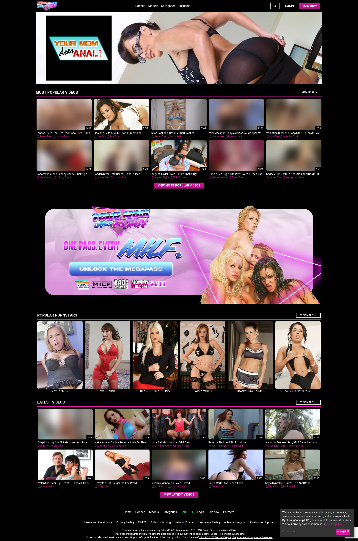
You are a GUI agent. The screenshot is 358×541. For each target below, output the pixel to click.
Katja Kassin (119, 445)
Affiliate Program (235, 522)
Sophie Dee (237, 177)
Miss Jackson (178, 136)
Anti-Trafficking (160, 522)
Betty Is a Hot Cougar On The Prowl (116, 483)
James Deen (46, 136)
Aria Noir (45, 445)
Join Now (309, 6)
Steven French (297, 445)
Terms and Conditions (98, 522)
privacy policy (334, 524)
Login (289, 6)
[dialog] (317, 523)
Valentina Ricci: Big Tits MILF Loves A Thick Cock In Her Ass (73, 483)
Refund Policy (184, 522)
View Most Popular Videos (179, 185)
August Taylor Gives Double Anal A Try (174, 174)
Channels (184, 6)
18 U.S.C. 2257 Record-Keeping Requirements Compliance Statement (236, 537)
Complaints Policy (208, 522)
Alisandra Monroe (277, 445)
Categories (168, 6)
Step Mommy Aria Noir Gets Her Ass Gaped (63, 442)
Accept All (343, 531)
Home (128, 512)
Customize (289, 531)
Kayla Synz (274, 486)
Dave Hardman (219, 445)
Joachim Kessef (180, 445)
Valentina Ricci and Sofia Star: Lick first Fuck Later (296, 133)
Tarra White (217, 486)
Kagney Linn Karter (295, 177)
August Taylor (161, 177)
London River (62, 136)
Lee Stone (58, 445)
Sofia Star (274, 136)
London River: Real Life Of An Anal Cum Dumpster (66, 133)
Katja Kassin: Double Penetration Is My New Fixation (125, 442)
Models (153, 6)
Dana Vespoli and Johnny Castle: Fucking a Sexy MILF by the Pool (75, 174)
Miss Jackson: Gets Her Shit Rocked (172, 133)
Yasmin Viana (178, 486)
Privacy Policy (125, 522)
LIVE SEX (187, 512)
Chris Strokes (179, 177)
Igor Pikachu (161, 486)
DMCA (142, 522)
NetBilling (239, 533)
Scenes (140, 6)
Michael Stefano (220, 177)
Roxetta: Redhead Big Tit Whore (227, 442)
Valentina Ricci (290, 136)
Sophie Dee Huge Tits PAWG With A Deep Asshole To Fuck (243, 174)
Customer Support (262, 522)
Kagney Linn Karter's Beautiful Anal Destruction (294, 174)
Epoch (214, 533)
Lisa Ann (101, 136)
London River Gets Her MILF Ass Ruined (117, 174)
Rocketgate (225, 533)
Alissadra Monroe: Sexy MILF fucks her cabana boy (295, 442)
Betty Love (103, 486)
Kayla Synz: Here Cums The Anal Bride (287, 483)
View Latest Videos (179, 494)
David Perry (103, 445)
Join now (213, 512)
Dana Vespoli (46, 177)
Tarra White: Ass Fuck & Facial (226, 483)
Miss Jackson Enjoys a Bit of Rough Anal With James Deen (244, 133)
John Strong (236, 445)
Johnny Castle (64, 177)
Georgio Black (162, 445)
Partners (228, 512)
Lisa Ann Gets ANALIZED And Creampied (118, 133)
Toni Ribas (115, 136)
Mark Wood (289, 486)
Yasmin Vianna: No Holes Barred (171, 483)
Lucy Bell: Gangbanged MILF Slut (171, 442)
